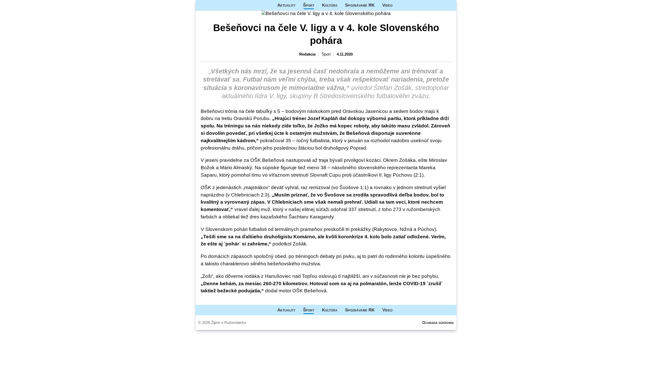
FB (400, 5)
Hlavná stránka (215, 5)
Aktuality (286, 5)
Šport (308, 5)
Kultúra (329, 5)
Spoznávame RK (360, 5)
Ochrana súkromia (438, 322)
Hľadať (450, 5)
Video (387, 5)
